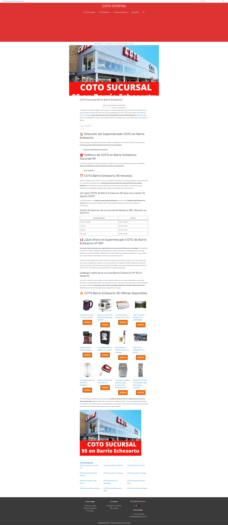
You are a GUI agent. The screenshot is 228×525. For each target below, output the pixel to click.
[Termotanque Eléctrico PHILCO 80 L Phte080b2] (87, 376)
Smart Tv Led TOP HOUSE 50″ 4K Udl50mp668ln (139, 317)
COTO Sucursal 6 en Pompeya (113, 473)
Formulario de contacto (114, 506)
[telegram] (139, 505)
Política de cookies (90, 506)
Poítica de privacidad (90, 508)
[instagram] (135, 505)
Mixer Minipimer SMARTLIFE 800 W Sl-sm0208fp (122, 350)
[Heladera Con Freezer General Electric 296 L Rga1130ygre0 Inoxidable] (140, 376)
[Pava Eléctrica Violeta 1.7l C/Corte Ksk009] (87, 311)
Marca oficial (114, 508)
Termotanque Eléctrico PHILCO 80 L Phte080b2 (87, 382)
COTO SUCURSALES (86, 463)
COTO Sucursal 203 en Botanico (137, 488)
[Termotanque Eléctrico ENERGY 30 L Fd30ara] (105, 344)
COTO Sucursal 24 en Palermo (113, 465)
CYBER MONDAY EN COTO (138, 517)
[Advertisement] (114, 28)
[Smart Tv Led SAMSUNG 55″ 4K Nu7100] (140, 344)
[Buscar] (223, 1)
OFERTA (87, 322)
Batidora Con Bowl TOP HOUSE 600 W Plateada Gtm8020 (105, 317)
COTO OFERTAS (114, 6)
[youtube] (141, 505)
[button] (144, 12)
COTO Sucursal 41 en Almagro (136, 473)
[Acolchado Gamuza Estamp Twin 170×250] (122, 311)
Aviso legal (90, 511)
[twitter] (137, 505)
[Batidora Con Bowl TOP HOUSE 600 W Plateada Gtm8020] (105, 311)
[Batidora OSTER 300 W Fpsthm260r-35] (105, 376)
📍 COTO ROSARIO (138, 514)
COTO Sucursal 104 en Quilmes (90, 488)
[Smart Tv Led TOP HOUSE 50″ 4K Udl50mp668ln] (140, 311)
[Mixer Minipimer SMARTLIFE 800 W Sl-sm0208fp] (122, 344)
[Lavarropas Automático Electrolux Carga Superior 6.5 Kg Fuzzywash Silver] (122, 376)
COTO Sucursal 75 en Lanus (136, 465)
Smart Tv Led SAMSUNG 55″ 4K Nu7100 (139, 350)
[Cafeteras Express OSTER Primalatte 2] (87, 344)
